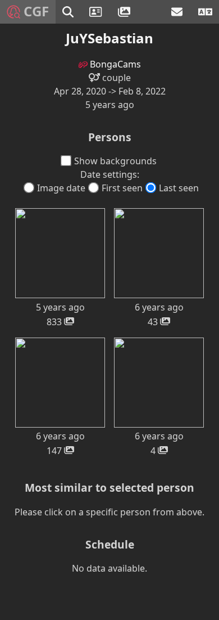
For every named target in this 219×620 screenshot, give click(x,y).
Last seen (179, 188)
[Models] (97, 12)
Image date (61, 188)
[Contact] (178, 12)
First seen (122, 188)
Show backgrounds (115, 161)
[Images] (125, 12)
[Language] (205, 12)
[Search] (69, 12)
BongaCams (114, 64)
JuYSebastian (109, 38)
